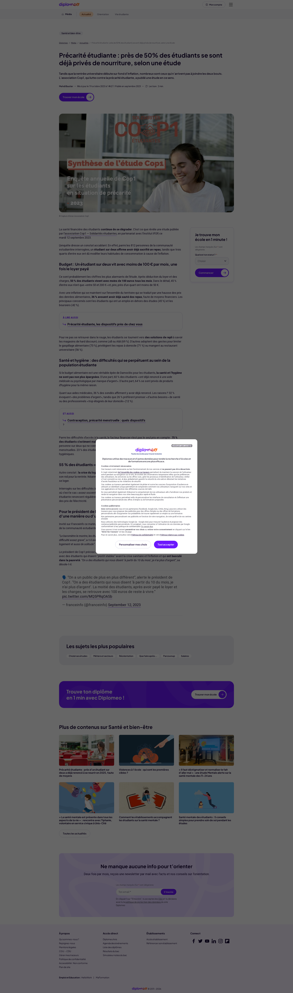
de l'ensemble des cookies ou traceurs (134, 472)
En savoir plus (147, 526)
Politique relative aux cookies (172, 535)
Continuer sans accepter (182, 446)
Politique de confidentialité (142, 535)
